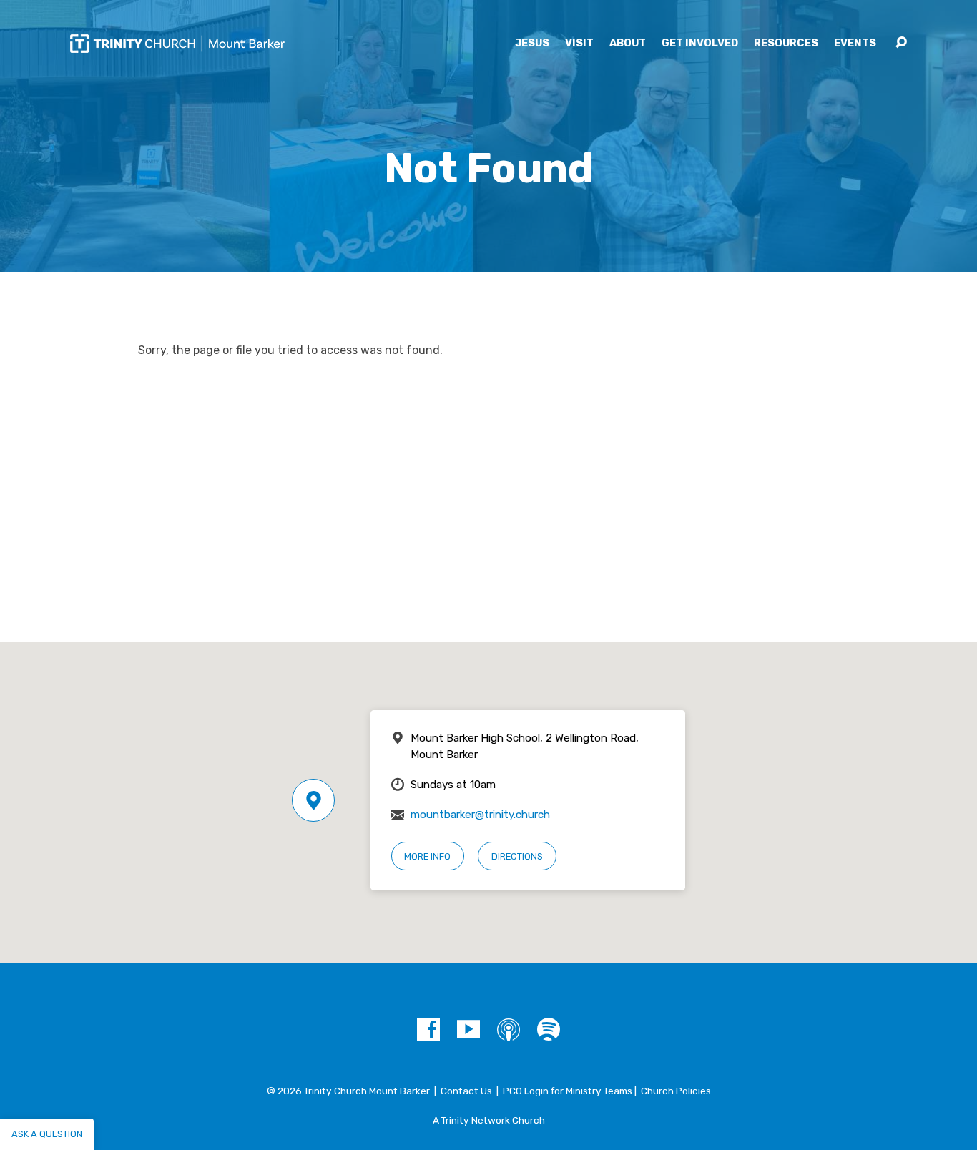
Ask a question (46, 1134)
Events (855, 44)
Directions (517, 856)
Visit (579, 44)
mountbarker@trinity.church (480, 814)
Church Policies (676, 1090)
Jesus (532, 44)
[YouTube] (468, 1029)
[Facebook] (428, 1029)
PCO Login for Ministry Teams (567, 1090)
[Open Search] (901, 43)
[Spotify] (548, 1029)
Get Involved (700, 44)
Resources (786, 44)
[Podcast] (508, 1029)
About (627, 44)
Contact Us (466, 1090)
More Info (427, 856)
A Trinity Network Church (489, 1120)
